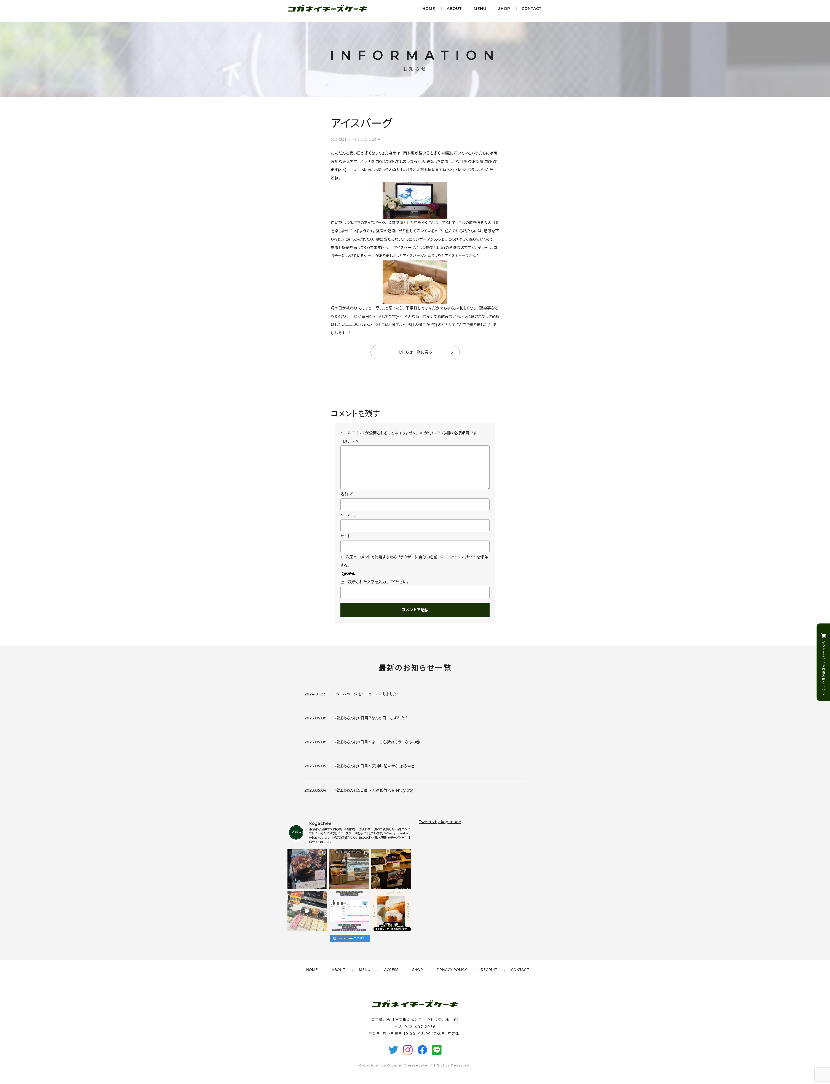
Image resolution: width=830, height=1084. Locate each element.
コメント (349, 441)
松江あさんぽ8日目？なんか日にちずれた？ (371, 718)
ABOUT (454, 8)
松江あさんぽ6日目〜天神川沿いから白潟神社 (374, 766)
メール (348, 515)
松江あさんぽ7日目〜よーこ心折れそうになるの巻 (377, 742)
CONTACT (531, 8)
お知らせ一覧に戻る (415, 352)
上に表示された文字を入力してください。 (374, 582)
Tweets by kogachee (440, 821)
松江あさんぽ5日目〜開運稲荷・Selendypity (374, 790)
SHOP (504, 8)
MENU (480, 8)
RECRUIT (489, 970)
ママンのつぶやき (367, 139)
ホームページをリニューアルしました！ (366, 694)
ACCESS (391, 970)
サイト (345, 536)
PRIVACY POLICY (452, 970)
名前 (346, 494)
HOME (428, 8)
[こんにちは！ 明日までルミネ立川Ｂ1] (307, 911)
